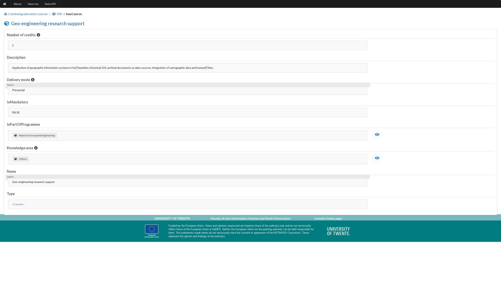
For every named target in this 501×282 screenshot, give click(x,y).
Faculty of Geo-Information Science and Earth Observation (251, 218)
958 (59, 13)
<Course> (18, 204)
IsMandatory (17, 102)
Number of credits (21, 35)
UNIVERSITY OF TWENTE (172, 218)
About (18, 3)
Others (23, 158)
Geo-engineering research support (48, 23)
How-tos (33, 3)
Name (11, 171)
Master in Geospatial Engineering (37, 135)
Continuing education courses (28, 13)
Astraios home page (328, 218)
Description (16, 57)
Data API (50, 3)
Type (11, 194)
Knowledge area (20, 148)
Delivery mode (18, 80)
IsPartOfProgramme (23, 124)
